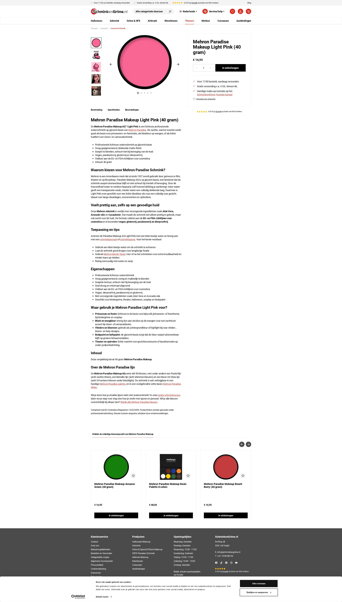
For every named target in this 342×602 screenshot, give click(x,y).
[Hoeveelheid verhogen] (210, 68)
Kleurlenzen (137, 561)
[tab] (96, 109)
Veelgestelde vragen (100, 557)
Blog (249, 2)
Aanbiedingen (138, 568)
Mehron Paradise (137, 130)
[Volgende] (178, 64)
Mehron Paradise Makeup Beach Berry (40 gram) (223, 485)
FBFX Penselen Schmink (143, 553)
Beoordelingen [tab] (132, 109)
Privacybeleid (97, 564)
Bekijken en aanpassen (257, 592)
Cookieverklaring (98, 568)
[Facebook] (216, 562)
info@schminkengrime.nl (228, 552)
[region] (136, 66)
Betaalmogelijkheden (100, 549)
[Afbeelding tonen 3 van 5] (144, 92)
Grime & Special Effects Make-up (147, 549)
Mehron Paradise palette (112, 383)
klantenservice (99, 536)
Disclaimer (96, 572)
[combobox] (149, 11)
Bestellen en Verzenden (101, 553)
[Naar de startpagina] (109, 11)
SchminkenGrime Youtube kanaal (214, 94)
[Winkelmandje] (248, 11)
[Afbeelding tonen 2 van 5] (141, 92)
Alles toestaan (258, 583)
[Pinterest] (226, 562)
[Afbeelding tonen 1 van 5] (138, 93)
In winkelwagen (230, 67)
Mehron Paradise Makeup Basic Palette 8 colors (167, 485)
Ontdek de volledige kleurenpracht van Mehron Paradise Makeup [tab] (122, 434)
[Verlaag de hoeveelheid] (197, 68)
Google (194, 2)
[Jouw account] (240, 11)
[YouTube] (236, 562)
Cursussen (137, 564)
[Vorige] (111, 64)
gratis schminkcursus (169, 395)
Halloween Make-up (141, 541)
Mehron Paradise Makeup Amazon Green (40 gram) (114, 485)
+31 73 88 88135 (225, 555)
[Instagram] (231, 562)
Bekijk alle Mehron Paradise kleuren (139, 402)
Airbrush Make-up (140, 557)
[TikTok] (221, 562)
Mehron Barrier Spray (115, 254)
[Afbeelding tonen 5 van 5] (150, 92)
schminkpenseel (108, 239)
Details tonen (102, 597)
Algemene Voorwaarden (102, 561)
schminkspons (127, 239)
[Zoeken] (170, 11)
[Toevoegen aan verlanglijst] (133, 475)
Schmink (136, 545)
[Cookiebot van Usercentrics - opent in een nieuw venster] (78, 597)
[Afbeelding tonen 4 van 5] (147, 92)
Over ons (95, 545)
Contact (94, 541)
